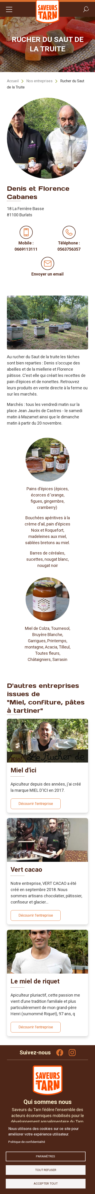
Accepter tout (46, 1183)
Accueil (13, 81)
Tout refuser (45, 1170)
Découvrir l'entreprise (35, 803)
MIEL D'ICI (23, 770)
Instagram (72, 1052)
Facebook (59, 1052)
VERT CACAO (26, 869)
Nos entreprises (39, 81)
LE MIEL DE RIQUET (35, 981)
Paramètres (45, 1156)
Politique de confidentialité (26, 1142)
